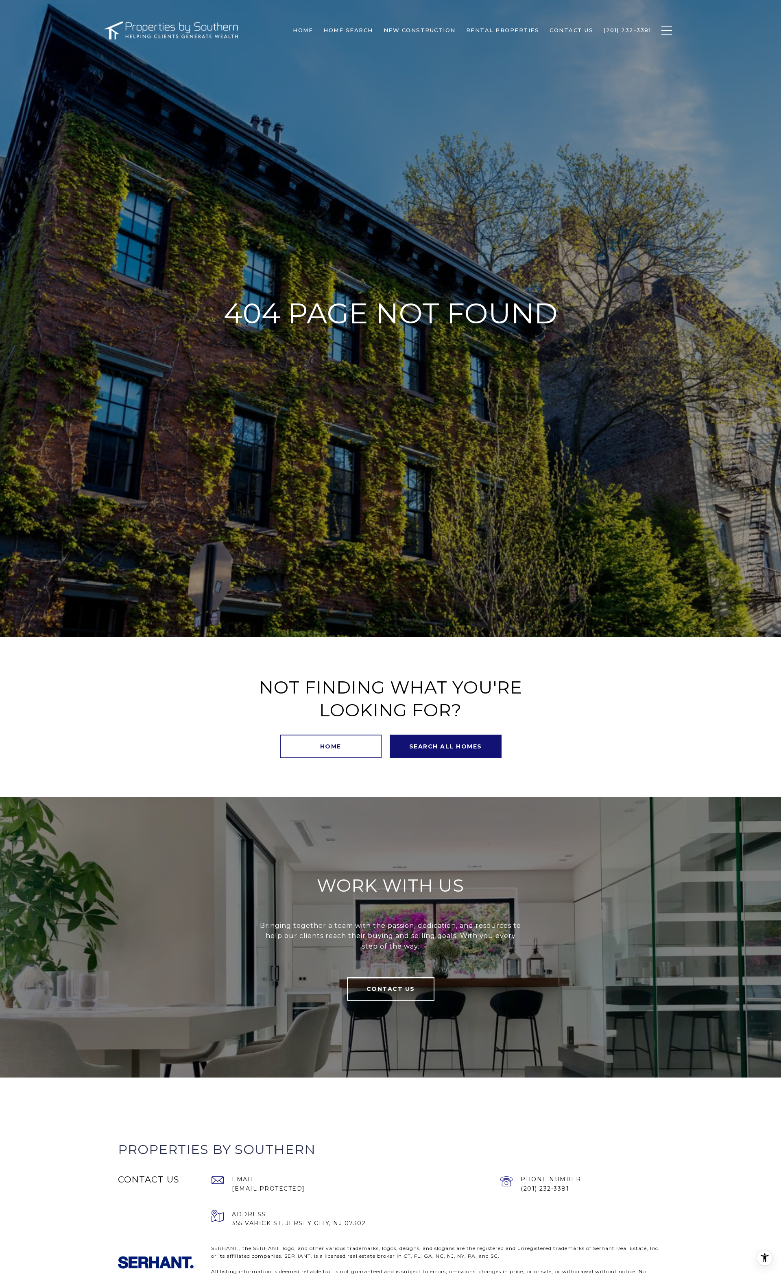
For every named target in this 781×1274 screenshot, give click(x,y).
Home (330, 746)
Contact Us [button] (391, 989)
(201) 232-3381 (545, 1188)
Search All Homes (445, 746)
